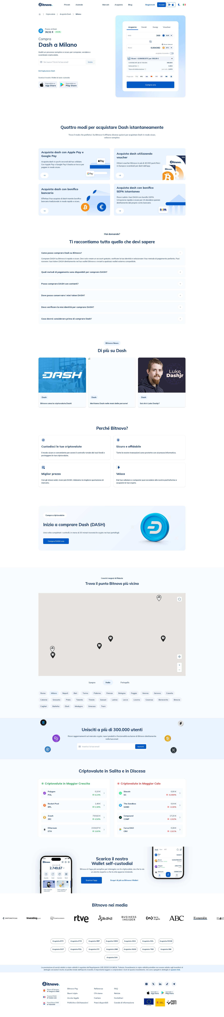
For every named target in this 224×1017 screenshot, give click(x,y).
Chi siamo (98, 993)
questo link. (175, 970)
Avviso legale (73, 998)
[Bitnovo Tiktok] (167, 984)
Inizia (90, 62)
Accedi (161, 5)
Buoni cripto (72, 993)
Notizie (117, 993)
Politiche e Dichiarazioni (77, 1002)
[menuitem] (67, 4)
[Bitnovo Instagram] (146, 984)
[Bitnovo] (45, 4)
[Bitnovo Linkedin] (160, 984)
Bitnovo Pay (72, 988)
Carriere (97, 998)
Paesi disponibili (101, 1002)
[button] (184, 5)
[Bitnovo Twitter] (153, 984)
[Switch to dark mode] (179, 4)
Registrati (150, 5)
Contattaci (118, 998)
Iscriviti (141, 746)
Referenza (98, 988)
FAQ (116, 988)
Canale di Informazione (124, 1002)
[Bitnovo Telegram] (174, 984)
